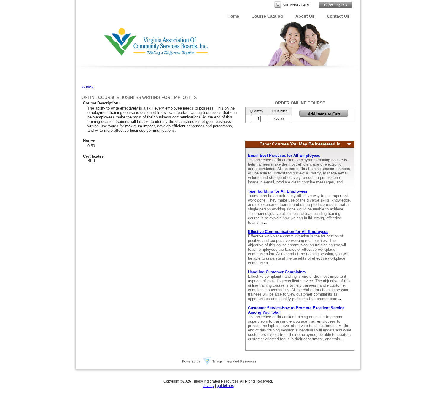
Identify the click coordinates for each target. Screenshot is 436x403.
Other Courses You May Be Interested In (300, 144)
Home (233, 16)
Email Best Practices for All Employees (284, 155)
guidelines (225, 386)
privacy (208, 386)
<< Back (87, 87)
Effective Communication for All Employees (288, 231)
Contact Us (338, 16)
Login (335, 5)
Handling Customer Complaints (277, 272)
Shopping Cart (296, 5)
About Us (304, 16)
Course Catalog (267, 16)
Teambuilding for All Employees (277, 191)
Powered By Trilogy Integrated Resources (219, 361)
